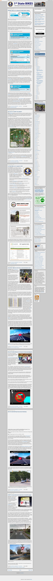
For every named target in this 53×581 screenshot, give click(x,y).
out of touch (22, 77)
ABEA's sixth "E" (16, 173)
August (37, 86)
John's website (10, 344)
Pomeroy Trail (37, 46)
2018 (36, 64)
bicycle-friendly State (21, 98)
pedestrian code (10, 504)
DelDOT (11, 567)
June (37, 88)
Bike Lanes (11, 347)
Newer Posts (10, 570)
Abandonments (37, 116)
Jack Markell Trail (37, 38)
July (37, 87)
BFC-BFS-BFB (12, 107)
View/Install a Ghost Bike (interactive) (40, 234)
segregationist (24, 178)
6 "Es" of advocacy (23, 156)
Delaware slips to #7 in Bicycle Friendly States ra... (39, 71)
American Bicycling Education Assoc (39, 207)
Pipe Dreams (36, 166)
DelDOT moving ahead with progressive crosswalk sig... (39, 83)
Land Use (36, 153)
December (37, 66)
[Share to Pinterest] (26, 106)
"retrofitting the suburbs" (11, 152)
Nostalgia (36, 158)
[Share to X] (25, 106)
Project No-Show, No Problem (39, 261)
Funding (36, 149)
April (37, 90)
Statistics (15, 107)
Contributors (36, 134)
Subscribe (40, 33)
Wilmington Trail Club (37, 241)
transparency (14, 191)
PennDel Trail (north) (37, 45)
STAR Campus (37, 176)
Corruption (36, 137)
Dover (35, 141)
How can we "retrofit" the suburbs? (15, 111)
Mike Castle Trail (37, 42)
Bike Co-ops (36, 124)
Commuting (36, 132)
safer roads (15, 185)
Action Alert (11, 490)
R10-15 (21, 507)
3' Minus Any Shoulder (38, 253)
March (37, 91)
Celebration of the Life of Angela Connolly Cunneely (39, 15)
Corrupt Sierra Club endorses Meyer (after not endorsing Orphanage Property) (39, 24)
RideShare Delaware (37, 232)
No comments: (21, 160)
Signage (36, 174)
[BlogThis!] (24, 106)
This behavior (15, 43)
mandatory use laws (14, 187)
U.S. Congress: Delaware (38, 233)
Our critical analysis (10, 357)
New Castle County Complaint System (40, 229)
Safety (36, 171)
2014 (36, 97)
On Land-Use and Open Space (39, 260)
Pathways (17, 567)
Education (15, 407)
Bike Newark (36, 213)
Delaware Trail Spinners (38, 240)
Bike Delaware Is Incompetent (39, 256)
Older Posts (30, 570)
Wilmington (36, 184)
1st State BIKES (12, 263)
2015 (36, 96)
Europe (36, 146)
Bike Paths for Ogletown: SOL (39, 257)
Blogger (31, 579)
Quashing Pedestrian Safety (38, 262)
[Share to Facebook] (25, 106)
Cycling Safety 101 (37, 216)
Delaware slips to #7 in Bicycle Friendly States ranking (19, 10)
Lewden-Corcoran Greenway (38, 41)
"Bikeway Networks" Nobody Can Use (40, 252)
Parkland (36, 162)
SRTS (35, 175)
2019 (36, 63)
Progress (15, 263)
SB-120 (30, 308)
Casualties (36, 129)
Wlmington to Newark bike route (25, 446)
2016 (36, 95)
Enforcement (14, 567)
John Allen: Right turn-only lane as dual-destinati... (39, 76)
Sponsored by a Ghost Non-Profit (39, 265)
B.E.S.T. (36, 120)
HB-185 (15, 357)
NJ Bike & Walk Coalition (38, 217)
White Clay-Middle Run (38, 49)
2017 (36, 65)
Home (20, 570)
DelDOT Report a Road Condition (39, 225)
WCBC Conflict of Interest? (38, 266)
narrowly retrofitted (24, 441)
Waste (35, 183)
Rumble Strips (37, 170)
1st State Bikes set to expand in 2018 (15, 166)
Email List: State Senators (38, 228)
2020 (36, 62)
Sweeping (36, 179)
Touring (36, 180)
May (37, 89)
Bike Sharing (36, 128)
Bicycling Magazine (26, 366)
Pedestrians (20, 567)
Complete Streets (15, 490)
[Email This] (23, 106)
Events (19, 490)
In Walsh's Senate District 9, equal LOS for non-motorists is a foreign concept (39, 19)
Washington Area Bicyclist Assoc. (39, 221)
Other (35, 159)
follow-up (25, 65)
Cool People (14, 347)
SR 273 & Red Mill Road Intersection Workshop (17, 411)
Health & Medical (37, 150)
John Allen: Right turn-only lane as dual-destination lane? (19, 267)
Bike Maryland (37, 212)
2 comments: (20, 106)
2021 (36, 61)
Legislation (18, 407)
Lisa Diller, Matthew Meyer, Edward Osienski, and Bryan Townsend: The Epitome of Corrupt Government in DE (39, 190)
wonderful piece (16, 269)
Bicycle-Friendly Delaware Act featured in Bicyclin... (39, 79)
